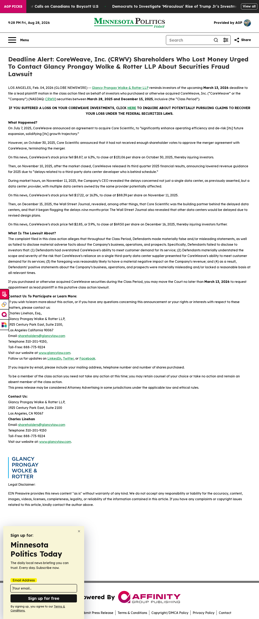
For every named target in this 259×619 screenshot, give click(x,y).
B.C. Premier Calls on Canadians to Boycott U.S (54, 6)
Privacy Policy (203, 613)
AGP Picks (13, 6)
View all (249, 6)
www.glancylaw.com (54, 353)
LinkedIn (54, 358)
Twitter (68, 358)
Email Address (24, 580)
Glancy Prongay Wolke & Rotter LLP (120, 88)
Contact (225, 613)
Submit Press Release (96, 613)
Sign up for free (43, 598)
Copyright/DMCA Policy (169, 613)
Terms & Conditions (132, 613)
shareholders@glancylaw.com (41, 336)
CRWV (50, 99)
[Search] (216, 40)
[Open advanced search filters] (225, 40)
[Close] (79, 531)
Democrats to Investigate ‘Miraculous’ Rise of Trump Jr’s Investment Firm (181, 6)
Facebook (87, 358)
